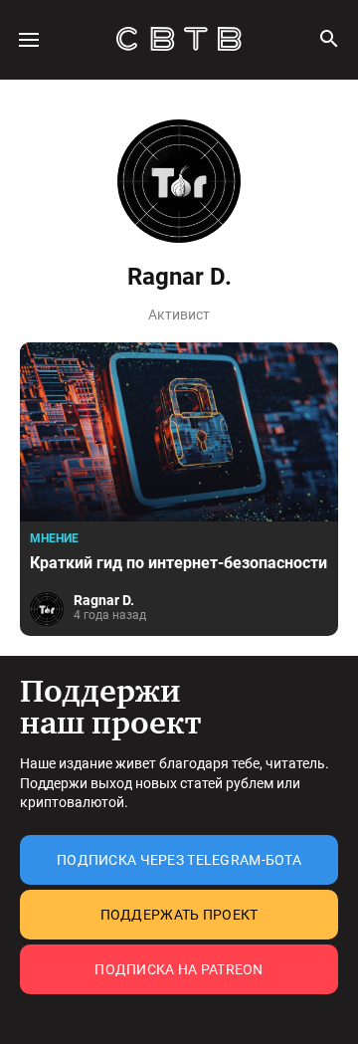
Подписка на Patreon (178, 969)
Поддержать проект (179, 915)
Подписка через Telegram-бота (179, 860)
